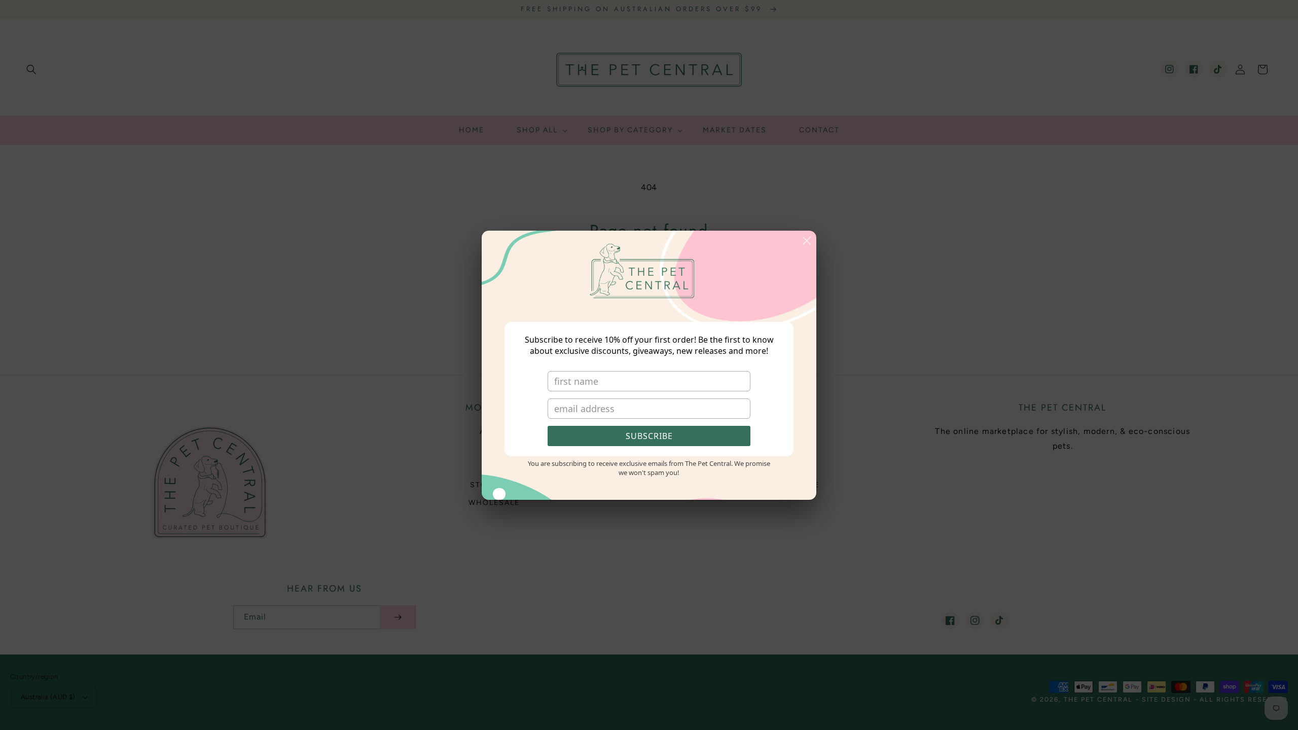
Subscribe (649, 436)
